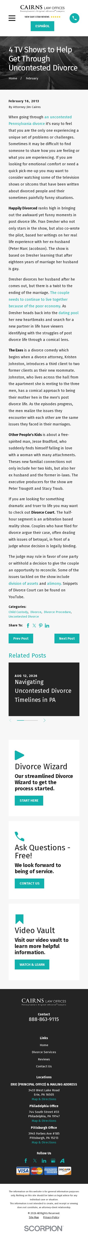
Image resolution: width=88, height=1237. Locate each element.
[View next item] (44, 720)
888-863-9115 (44, 1019)
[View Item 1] (20, 720)
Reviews (44, 1059)
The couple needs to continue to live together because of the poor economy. (39, 299)
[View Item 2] (27, 720)
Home (44, 1045)
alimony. (54, 583)
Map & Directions (44, 1099)
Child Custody (18, 612)
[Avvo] (62, 1160)
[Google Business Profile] (53, 1160)
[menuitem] (34, 1217)
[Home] (42, 8)
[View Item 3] (34, 720)
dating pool (69, 313)
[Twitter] (35, 1160)
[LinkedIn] (44, 1160)
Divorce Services (44, 1052)
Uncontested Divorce (24, 616)
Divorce (35, 612)
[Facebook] (26, 1160)
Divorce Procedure (57, 612)
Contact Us (44, 1066)
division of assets (23, 583)
